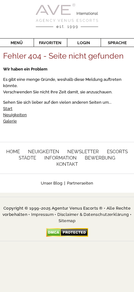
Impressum (42, 214)
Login (83, 42)
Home (13, 151)
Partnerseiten (80, 183)
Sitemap (67, 220)
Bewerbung (100, 158)
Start (7, 108)
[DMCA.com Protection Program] (67, 232)
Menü (17, 42)
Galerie (10, 121)
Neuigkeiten (15, 114)
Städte (27, 158)
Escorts (117, 151)
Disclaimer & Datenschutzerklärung (93, 214)
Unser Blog (51, 183)
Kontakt (67, 164)
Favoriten (50, 42)
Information (60, 158)
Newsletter (83, 151)
